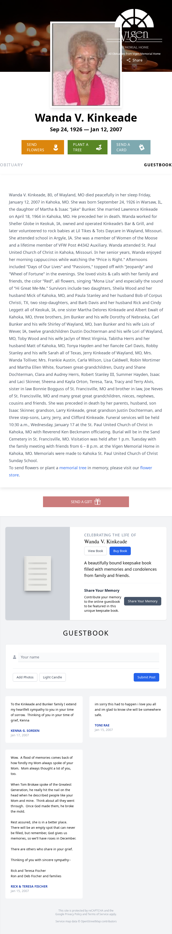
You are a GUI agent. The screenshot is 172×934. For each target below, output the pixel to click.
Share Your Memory (142, 601)
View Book (95, 551)
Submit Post (146, 677)
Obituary (11, 164)
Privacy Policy (73, 914)
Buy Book (120, 551)
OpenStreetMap (91, 921)
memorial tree (72, 467)
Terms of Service (98, 914)
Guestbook (158, 164)
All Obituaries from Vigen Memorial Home (134, 54)
